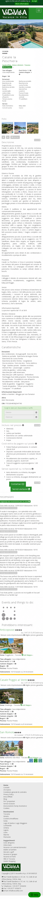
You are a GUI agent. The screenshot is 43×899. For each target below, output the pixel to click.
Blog (5, 799)
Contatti (6, 787)
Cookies (6, 808)
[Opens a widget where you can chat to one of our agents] (34, 895)
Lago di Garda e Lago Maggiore (15, 823)
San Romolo (7, 732)
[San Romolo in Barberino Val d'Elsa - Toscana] (11, 748)
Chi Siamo (7, 790)
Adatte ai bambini (9, 850)
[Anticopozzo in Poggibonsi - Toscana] (11, 646)
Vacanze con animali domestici (14, 847)
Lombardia (7, 825)
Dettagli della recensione (9, 508)
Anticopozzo (7, 629)
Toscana (6, 814)
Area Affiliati (7, 797)
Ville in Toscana (9, 859)
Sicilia (5, 821)
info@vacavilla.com (16, 891)
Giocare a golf (8, 852)
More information (22, 4)
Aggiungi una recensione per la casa (14, 501)
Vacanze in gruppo (10, 854)
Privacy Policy (8, 794)
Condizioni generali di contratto (15, 792)
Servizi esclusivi (20, 489)
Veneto (6, 816)
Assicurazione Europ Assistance (15, 806)
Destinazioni (8, 812)
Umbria (6, 828)
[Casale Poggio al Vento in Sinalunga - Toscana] (11, 696)
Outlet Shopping (9, 861)
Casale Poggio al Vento (14, 679)
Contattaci (16, 484)
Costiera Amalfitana (10, 818)
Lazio (5, 832)
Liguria (5, 830)
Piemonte (7, 837)
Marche (6, 835)
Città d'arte (7, 845)
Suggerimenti (9, 840)
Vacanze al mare (9, 856)
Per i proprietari (9, 801)
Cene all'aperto (9, 843)
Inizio (37, 140)
